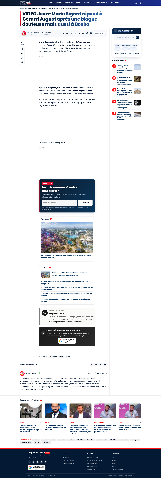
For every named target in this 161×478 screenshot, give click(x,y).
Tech (129, 53)
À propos (66, 457)
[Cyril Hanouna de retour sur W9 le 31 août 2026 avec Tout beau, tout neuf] (130, 412)
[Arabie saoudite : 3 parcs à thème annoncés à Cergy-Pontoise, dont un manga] (67, 237)
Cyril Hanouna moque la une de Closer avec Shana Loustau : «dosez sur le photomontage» (105, 428)
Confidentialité (92, 466)
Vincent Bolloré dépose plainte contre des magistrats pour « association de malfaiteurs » (124, 92)
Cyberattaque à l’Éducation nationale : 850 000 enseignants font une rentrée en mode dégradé (124, 104)
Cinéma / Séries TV (118, 469)
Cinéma (136, 53)
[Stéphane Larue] (25, 2)
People (123, 53)
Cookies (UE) (91, 469)
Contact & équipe (68, 460)
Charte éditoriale (92, 457)
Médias (22, 422)
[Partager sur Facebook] (75, 33)
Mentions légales (92, 463)
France (36, 440)
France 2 (117, 49)
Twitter (70, 440)
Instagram (135, 440)
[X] (29, 462)
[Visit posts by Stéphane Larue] (24, 33)
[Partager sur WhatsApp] (79, 33)
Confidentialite (46, 209)
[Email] (83, 33)
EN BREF (117, 45)
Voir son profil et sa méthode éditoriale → (66, 322)
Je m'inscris (85, 203)
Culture (125, 49)
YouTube (68, 356)
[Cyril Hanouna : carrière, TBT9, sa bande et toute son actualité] (56, 412)
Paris (53, 440)
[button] (136, 2)
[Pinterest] (103, 373)
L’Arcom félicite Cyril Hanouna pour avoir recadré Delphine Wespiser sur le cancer (30, 428)
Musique (46, 442)
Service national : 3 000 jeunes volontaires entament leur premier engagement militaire (124, 80)
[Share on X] (71, 33)
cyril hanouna (53, 356)
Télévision (123, 440)
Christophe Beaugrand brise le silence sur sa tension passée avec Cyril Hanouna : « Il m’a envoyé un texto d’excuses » (80, 429)
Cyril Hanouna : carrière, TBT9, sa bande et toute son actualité (55, 427)
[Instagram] (100, 373)
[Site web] (93, 373)
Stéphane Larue (35, 32)
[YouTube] (98, 373)
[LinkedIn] (106, 373)
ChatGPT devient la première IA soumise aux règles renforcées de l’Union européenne (124, 116)
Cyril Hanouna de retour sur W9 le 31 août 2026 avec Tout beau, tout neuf (130, 427)
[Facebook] (95, 373)
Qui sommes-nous (68, 463)
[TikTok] (45, 462)
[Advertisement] (67, 71)
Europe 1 (61, 356)
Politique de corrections (94, 460)
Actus (135, 45)
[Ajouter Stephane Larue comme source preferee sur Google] (67, 341)
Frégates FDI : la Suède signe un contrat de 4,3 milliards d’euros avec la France (124, 68)
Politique (133, 49)
